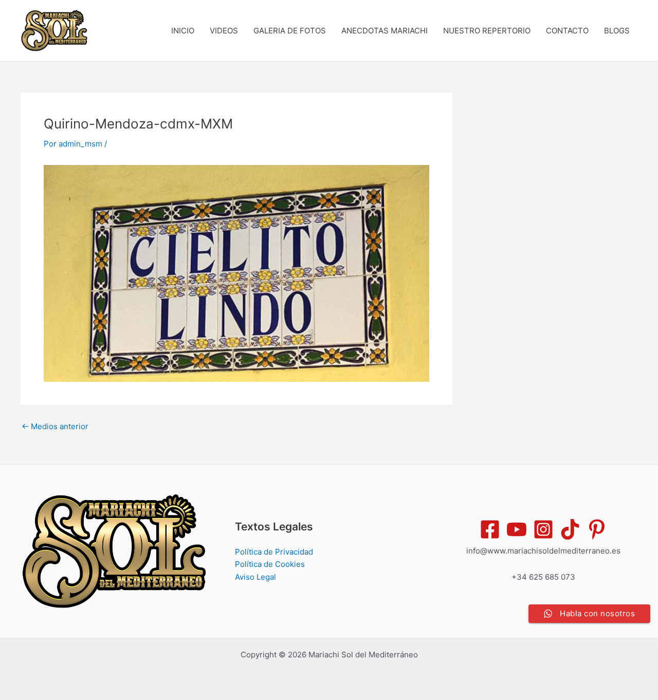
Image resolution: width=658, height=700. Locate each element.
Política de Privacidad (274, 552)
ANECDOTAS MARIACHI (384, 30)
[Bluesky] (597, 529)
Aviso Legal (255, 577)
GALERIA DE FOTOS (289, 30)
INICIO (182, 30)
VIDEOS (224, 30)
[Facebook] (490, 529)
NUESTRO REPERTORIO (487, 30)
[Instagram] (543, 529)
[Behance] (570, 529)
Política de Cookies (270, 564)
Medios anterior (55, 426)
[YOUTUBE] (516, 529)
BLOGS (617, 30)
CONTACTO (567, 30)
